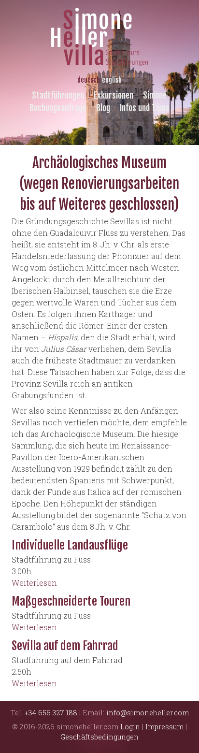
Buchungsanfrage (57, 107)
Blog (103, 107)
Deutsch (88, 80)
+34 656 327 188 (51, 712)
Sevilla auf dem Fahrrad (65, 645)
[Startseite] (99, 33)
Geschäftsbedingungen (99, 736)
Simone (155, 95)
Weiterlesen (34, 583)
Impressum (164, 726)
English (112, 80)
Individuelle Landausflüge (70, 545)
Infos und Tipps (145, 107)
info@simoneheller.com (147, 712)
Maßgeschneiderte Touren (71, 601)
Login (130, 726)
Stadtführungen (58, 95)
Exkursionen (113, 95)
